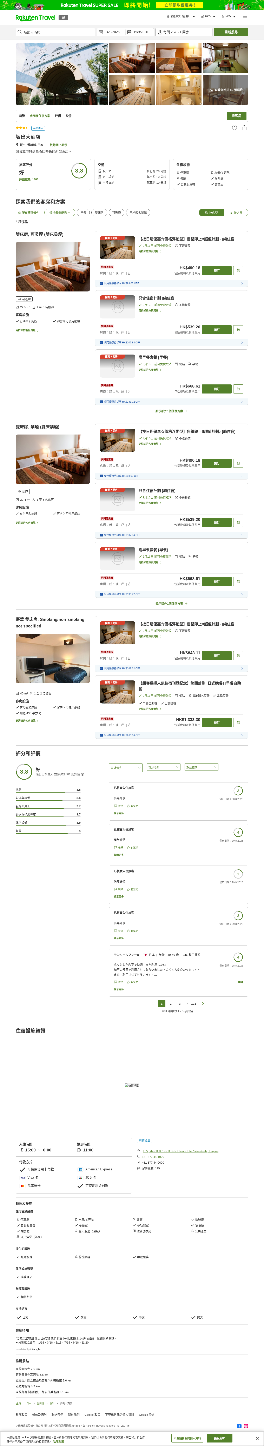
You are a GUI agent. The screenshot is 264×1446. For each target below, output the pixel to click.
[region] (132, 1438)
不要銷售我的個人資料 (187, 1438)
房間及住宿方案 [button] (40, 115)
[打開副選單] (245, 17)
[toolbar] (125, 32)
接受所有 (219, 1438)
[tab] (211, 212)
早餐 (83, 212)
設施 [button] (69, 115)
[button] (35, 17)
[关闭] (257, 1438)
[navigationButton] (152, 1003)
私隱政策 (58, 1441)
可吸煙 (116, 212)
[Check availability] (238, 270)
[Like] (234, 128)
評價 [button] (58, 115)
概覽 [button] (22, 115)
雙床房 (99, 212)
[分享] (244, 127)
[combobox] (55, 32)
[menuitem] (181, 16)
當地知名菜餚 (138, 212)
